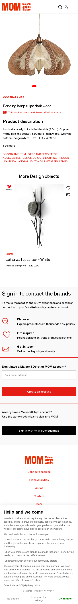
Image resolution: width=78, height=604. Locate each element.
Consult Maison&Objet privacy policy (22, 585)
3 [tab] (44, 86)
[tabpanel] (39, 52)
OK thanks (65, 598)
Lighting (51, 157)
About (39, 488)
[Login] (66, 7)
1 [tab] (34, 86)
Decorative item (14, 154)
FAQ (39, 504)
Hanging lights (27, 161)
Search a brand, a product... (60, 6)
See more (9, 145)
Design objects (34, 157)
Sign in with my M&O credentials (39, 430)
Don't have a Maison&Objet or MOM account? (34, 366)
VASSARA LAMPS (57, 161)
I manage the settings (39, 599)
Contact (39, 496)
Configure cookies (39, 471)
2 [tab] (39, 86)
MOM (16, 7)
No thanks (13, 598)
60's (42, 161)
